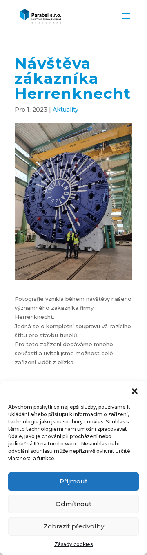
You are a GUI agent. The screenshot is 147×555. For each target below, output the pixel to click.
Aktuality (65, 109)
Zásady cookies (73, 544)
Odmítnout (73, 504)
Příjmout (73, 481)
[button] (135, 391)
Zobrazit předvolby (73, 526)
